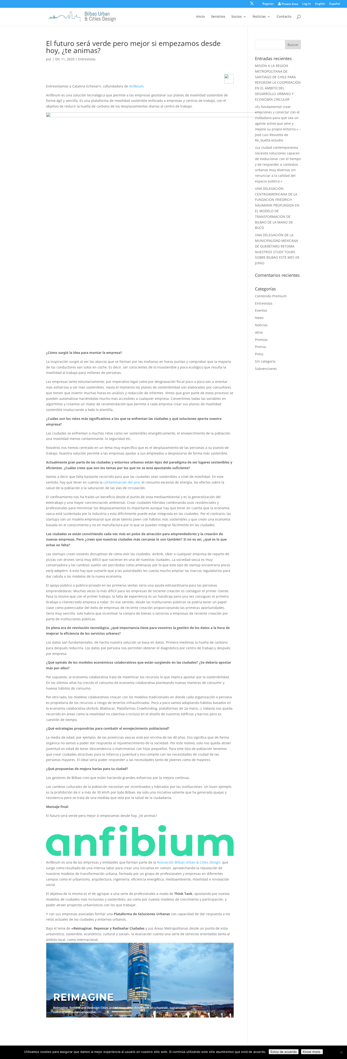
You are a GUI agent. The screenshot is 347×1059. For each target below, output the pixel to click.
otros (259, 332)
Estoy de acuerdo (284, 1052)
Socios (236, 17)
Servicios (218, 17)
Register (268, 4)
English (320, 4)
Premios (261, 339)
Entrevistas (87, 59)
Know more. (312, 1052)
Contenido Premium (271, 296)
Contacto (284, 17)
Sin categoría (265, 361)
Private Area (289, 4)
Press (259, 354)
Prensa (260, 346)
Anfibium (136, 86)
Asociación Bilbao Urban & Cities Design (188, 862)
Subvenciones (266, 368)
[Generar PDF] (229, 78)
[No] (341, 1052)
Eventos (261, 310)
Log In (306, 4)
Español (334, 4)
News (259, 317)
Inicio (200, 17)
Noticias (259, 17)
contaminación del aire (121, 482)
